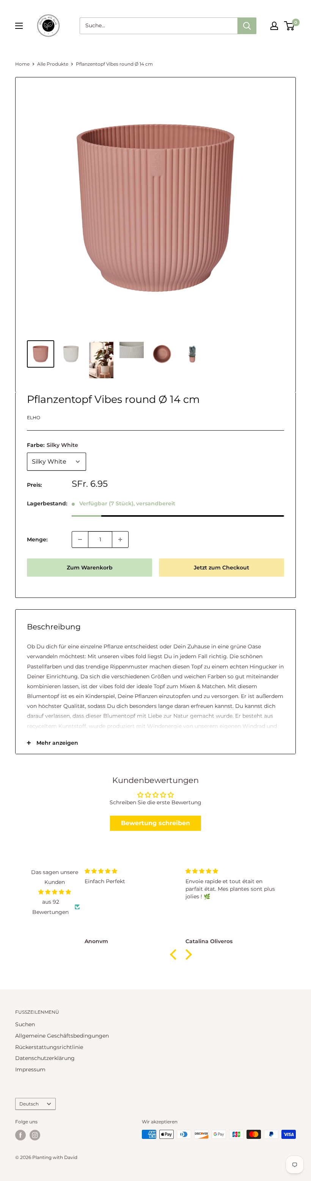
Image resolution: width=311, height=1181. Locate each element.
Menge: (37, 539)
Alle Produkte (52, 64)
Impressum (30, 1069)
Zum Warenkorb (90, 567)
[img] (54, 892)
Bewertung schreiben (155, 823)
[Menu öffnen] (19, 26)
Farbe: (52, 445)
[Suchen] (246, 25)
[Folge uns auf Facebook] (20, 1135)
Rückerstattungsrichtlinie (49, 1047)
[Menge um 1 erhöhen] (120, 539)
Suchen (25, 1024)
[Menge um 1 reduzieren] (80, 539)
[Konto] (274, 26)
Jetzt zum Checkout (221, 567)
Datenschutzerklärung (45, 1058)
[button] (175, 954)
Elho (33, 417)
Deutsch (29, 1104)
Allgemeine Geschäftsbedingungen (62, 1035)
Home (22, 64)
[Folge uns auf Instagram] (35, 1135)
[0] (289, 25)
